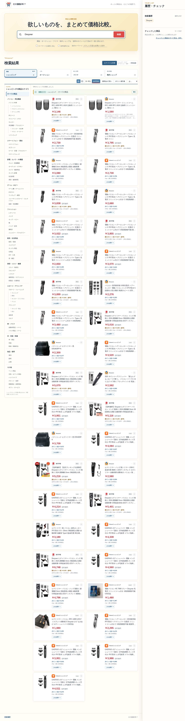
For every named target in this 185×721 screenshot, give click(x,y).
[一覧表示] (78, 81)
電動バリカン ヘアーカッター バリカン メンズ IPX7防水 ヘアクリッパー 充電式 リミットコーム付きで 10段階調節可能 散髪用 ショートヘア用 (67, 227)
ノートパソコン (16, 106)
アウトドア (12, 305)
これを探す (56, 120)
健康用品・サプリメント (16, 277)
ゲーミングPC (16, 112)
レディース (12, 213)
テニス (14, 301)
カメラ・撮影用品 (14, 169)
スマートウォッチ (14, 154)
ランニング (15, 293)
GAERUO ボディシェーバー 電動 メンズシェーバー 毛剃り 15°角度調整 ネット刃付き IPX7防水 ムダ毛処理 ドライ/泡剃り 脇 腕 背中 (67, 409)
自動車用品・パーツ (15, 327)
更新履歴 (7, 717)
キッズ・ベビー (13, 219)
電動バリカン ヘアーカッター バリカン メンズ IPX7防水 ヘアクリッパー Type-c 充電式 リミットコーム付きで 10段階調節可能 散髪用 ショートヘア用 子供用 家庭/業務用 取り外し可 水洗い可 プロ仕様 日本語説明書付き (120, 197)
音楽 (10, 343)
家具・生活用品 (12, 238)
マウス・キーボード (17, 131)
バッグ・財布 (13, 226)
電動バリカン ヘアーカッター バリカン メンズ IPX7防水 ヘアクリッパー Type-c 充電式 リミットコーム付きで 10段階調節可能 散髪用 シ (120, 166)
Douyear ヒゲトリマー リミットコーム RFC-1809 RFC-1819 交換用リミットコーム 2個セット (67, 105)
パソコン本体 (13, 102)
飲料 (10, 358)
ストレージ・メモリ (15, 118)
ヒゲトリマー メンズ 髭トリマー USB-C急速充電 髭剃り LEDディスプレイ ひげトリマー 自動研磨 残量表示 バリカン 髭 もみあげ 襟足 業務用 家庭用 (120, 470)
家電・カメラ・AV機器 (15, 159)
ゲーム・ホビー (12, 185)
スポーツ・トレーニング (16, 289)
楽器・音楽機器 (13, 204)
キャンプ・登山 (16, 308)
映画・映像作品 (13, 346)
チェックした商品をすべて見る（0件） (169, 38)
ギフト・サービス (14, 387)
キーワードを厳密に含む (46, 46)
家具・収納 (12, 242)
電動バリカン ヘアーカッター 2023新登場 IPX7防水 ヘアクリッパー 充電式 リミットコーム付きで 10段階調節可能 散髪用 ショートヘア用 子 (67, 136)
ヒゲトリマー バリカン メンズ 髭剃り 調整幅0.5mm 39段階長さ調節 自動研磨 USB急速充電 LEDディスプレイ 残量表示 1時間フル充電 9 (67, 591)
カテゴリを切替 (109, 63)
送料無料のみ (64, 46)
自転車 (11, 315)
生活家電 (11, 176)
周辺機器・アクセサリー (16, 125)
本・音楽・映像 (12, 336)
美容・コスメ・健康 (14, 264)
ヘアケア (11, 274)
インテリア (12, 245)
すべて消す (178, 31)
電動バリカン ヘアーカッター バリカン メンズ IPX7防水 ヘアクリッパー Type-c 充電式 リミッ (120, 136)
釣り (13, 311)
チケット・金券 (13, 381)
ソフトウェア (13, 135)
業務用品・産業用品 (15, 384)
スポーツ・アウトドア (14, 286)
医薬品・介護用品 (14, 280)
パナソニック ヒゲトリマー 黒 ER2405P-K (67, 438)
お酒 (10, 362)
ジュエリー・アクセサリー (17, 232)
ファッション (11, 209)
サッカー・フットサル (18, 298)
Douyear (149, 20)
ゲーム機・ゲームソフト (16, 188)
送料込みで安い (107, 81)
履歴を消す (178, 16)
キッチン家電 (13, 173)
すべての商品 (12, 94)
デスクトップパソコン (18, 109)
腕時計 (11, 229)
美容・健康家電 (13, 179)
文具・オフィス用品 (15, 374)
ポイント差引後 (120, 81)
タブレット (12, 147)
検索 (119, 34)
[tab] (20, 73)
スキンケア (12, 270)
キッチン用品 (13, 248)
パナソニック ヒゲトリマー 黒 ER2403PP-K (63, 347)
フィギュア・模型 (14, 195)
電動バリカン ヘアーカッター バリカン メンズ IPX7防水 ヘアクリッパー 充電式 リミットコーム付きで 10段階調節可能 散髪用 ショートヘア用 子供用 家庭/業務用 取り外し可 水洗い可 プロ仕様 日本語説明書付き (67, 288)
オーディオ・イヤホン (16, 166)
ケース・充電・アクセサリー (18, 150)
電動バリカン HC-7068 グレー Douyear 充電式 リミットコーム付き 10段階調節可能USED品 (120, 591)
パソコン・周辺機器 (14, 99)
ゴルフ (11, 318)
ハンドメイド (13, 377)
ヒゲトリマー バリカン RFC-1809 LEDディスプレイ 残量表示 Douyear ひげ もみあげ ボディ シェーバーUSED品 (67, 621)
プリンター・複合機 (17, 128)
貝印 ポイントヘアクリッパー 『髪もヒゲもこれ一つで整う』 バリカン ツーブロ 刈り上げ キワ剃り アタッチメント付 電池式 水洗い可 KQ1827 (120, 379)
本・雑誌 (11, 339)
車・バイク (11, 324)
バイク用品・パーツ (15, 330)
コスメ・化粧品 (13, 267)
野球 (13, 295)
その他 (9, 367)
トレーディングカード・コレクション (18, 199)
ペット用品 (12, 371)
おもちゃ (11, 192)
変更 (134, 92)
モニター (11, 122)
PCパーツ (12, 115)
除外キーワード (77, 46)
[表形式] (82, 81)
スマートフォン (13, 144)
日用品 (11, 251)
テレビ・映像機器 (14, 163)
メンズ (11, 216)
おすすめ (96, 81)
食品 (10, 355)
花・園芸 (11, 258)
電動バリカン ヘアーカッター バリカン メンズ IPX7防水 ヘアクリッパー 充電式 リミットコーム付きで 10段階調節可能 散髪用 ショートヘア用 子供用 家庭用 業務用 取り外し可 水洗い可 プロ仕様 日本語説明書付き (120, 227)
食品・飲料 (11, 352)
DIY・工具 (12, 255)
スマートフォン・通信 (14, 141)
